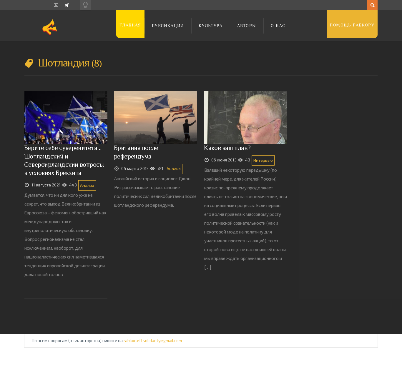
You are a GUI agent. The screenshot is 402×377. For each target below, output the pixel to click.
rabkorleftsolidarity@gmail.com (153, 340)
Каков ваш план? (227, 147)
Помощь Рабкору (352, 25)
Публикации (168, 25)
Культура (210, 25)
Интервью (263, 160)
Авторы (246, 25)
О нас (278, 25)
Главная (130, 25)
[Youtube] (56, 5)
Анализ (87, 185)
